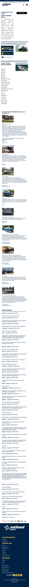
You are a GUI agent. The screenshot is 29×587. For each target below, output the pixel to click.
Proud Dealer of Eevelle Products (8, 572)
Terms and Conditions (6, 556)
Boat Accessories (5, 570)
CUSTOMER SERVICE (8, 537)
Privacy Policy (4, 554)
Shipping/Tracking (5, 547)
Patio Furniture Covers (19, 579)
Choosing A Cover (5, 569)
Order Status (4, 539)
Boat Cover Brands (5, 567)
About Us (3, 545)
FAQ (3, 563)
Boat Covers (10, 579)
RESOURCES (6, 558)
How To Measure (5, 565)
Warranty (3, 550)
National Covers (6, 579)
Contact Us (4, 552)
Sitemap (3, 560)
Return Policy (4, 548)
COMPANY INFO (7, 543)
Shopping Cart (4, 541)
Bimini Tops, (14, 579)
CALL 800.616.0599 (7, 1)
